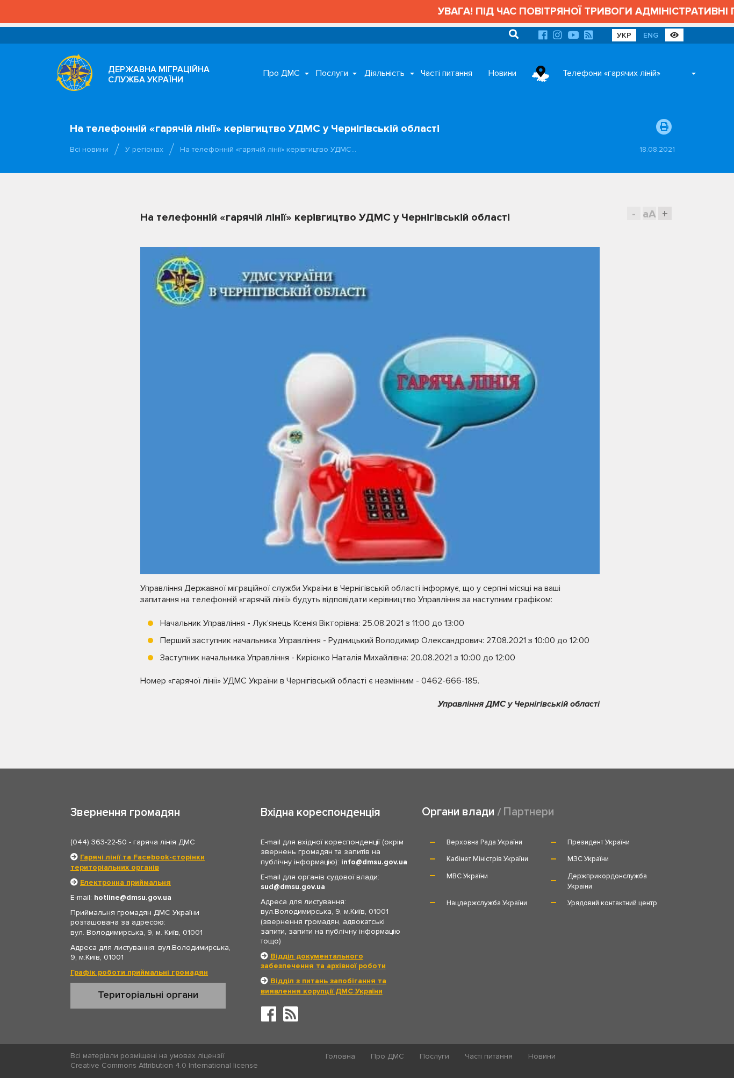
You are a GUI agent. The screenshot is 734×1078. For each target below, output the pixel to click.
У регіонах (144, 149)
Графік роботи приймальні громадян (139, 972)
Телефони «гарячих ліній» (611, 73)
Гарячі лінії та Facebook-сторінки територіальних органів (137, 861)
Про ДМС (281, 73)
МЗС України (588, 859)
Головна (340, 1056)
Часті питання (446, 73)
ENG (650, 35)
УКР (624, 35)
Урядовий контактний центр (612, 903)
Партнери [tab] (528, 812)
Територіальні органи (148, 995)
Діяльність (384, 73)
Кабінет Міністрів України (487, 859)
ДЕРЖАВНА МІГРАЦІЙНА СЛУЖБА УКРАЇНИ (159, 74)
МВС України (467, 876)
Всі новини (89, 149)
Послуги (332, 73)
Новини (502, 73)
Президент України (598, 842)
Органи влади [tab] (458, 812)
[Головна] (71, 75)
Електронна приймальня (125, 882)
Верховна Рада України (484, 842)
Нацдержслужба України (487, 903)
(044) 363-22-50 (98, 842)
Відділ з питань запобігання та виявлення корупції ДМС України (323, 985)
